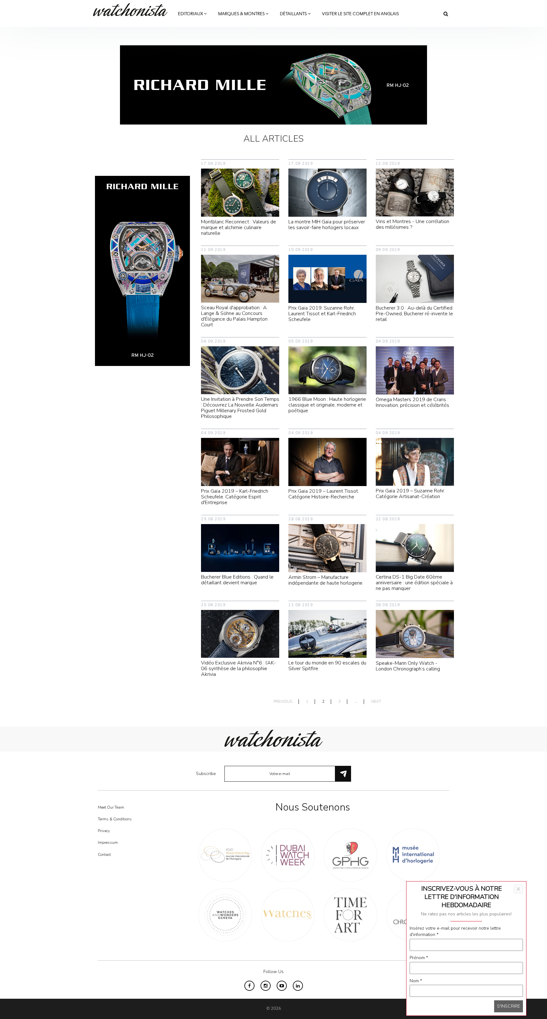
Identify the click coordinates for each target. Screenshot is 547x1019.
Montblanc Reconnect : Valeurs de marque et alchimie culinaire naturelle (238, 227)
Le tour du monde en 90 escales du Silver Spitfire (327, 665)
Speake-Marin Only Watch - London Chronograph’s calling (408, 666)
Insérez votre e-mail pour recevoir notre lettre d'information (455, 931)
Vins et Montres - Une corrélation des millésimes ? (412, 224)
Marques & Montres (242, 14)
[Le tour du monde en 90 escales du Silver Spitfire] (327, 634)
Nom (416, 981)
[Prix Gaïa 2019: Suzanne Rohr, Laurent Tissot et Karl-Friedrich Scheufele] (327, 278)
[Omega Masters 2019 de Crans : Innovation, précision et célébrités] (415, 370)
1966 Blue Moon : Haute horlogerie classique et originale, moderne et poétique (327, 405)
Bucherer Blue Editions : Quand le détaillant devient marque (237, 580)
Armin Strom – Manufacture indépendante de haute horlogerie (325, 580)
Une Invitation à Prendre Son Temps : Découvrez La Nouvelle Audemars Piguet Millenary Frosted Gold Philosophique (240, 408)
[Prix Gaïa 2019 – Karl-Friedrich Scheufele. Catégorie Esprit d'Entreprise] (240, 461)
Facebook (249, 986)
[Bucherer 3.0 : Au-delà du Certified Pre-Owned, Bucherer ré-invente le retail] (415, 278)
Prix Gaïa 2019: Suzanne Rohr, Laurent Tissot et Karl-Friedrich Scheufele (322, 313)
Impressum (108, 842)
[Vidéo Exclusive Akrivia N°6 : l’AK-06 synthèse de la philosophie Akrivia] (240, 634)
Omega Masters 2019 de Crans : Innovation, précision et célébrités (412, 402)
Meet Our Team (111, 807)
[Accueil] (132, 9)
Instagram (266, 986)
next (376, 701)
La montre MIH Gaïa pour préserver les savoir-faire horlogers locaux (326, 224)
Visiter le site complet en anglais (360, 14)
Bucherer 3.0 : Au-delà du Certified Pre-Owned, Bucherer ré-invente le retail (414, 313)
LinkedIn (298, 986)
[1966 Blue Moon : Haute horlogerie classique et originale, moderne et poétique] (327, 370)
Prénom (419, 958)
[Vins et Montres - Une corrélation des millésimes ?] (415, 192)
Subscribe (206, 774)
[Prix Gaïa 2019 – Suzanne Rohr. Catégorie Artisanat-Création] (415, 461)
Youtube (282, 986)
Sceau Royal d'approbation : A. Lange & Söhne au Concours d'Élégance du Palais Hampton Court (234, 316)
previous (283, 701)
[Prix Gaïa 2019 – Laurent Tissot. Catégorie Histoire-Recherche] (327, 461)
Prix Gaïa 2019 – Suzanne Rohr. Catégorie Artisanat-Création (410, 493)
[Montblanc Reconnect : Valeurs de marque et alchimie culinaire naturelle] (240, 192)
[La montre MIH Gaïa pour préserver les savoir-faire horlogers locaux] (327, 192)
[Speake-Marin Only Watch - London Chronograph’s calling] (415, 634)
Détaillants (294, 14)
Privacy (104, 830)
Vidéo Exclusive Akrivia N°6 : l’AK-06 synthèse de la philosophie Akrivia (238, 668)
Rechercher (446, 13)
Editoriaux (191, 14)
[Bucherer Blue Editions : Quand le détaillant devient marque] (240, 548)
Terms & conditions (115, 819)
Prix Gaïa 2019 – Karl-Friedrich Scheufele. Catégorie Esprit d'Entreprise (234, 497)
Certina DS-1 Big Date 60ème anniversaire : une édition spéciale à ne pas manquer (414, 583)
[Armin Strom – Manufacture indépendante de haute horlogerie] (327, 548)
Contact (104, 854)
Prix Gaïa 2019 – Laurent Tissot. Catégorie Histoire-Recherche (323, 494)
